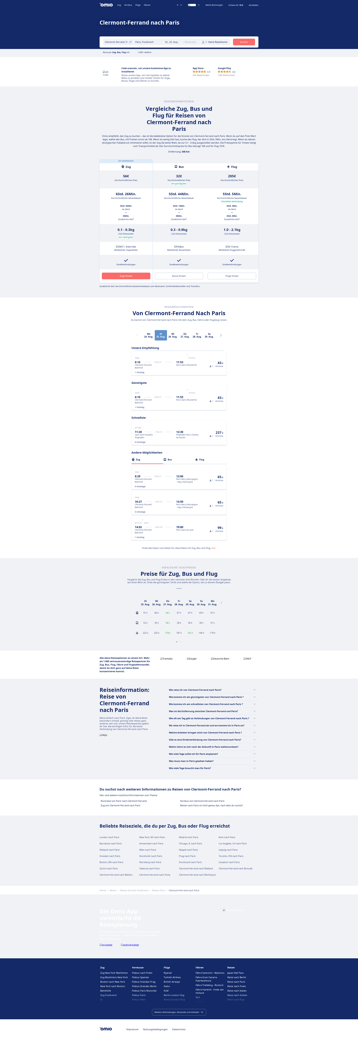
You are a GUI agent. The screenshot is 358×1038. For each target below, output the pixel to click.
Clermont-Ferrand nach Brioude (235, 868)
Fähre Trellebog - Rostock (210, 985)
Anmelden (253, 5)
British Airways (172, 981)
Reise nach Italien (237, 990)
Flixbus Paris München (144, 990)
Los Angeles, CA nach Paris (233, 843)
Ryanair (168, 972)
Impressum (132, 1029)
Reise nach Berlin (236, 977)
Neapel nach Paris (188, 849)
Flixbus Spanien (140, 977)
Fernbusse (137, 967)
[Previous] (136, 602)
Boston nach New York (112, 981)
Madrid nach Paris (188, 837)
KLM (166, 990)
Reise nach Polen (236, 986)
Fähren (147, 5)
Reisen (113, 890)
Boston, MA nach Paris (111, 862)
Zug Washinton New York (114, 977)
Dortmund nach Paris (190, 862)
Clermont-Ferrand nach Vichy (154, 874)
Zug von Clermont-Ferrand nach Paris (120, 805)
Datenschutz (179, 1029)
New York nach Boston (112, 986)
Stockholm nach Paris (150, 856)
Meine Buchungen (214, 5)
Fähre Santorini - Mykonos (210, 972)
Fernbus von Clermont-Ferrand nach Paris (202, 800)
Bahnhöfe (105, 990)
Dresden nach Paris (110, 856)
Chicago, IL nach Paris (190, 843)
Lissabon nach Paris (229, 862)
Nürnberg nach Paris (150, 862)
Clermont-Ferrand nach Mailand (196, 868)
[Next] (221, 335)
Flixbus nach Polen (142, 972)
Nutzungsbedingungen (155, 1029)
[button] (173, 42)
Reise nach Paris (236, 981)
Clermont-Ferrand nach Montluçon (197, 874)
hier (213, 548)
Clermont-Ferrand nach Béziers (116, 874)
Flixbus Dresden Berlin (144, 986)
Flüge (138, 5)
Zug (119, 5)
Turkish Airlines (172, 977)
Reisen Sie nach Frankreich (134, 890)
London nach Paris (109, 837)
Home (103, 890)
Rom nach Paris (227, 837)
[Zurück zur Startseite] (108, 5)
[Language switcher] (194, 5)
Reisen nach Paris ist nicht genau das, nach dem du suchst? (211, 805)
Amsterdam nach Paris (151, 843)
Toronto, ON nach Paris (231, 856)
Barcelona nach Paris (111, 843)
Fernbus (128, 5)
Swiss (167, 986)
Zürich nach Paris (109, 868)
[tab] (147, 459)
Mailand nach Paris (110, 849)
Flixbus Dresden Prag (143, 981)
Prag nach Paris (187, 856)
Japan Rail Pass (235, 972)
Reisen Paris (158, 890)
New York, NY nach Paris (152, 837)
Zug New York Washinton (114, 972)
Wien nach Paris (147, 849)
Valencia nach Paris (149, 868)
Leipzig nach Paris (228, 849)
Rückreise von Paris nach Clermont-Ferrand (124, 800)
